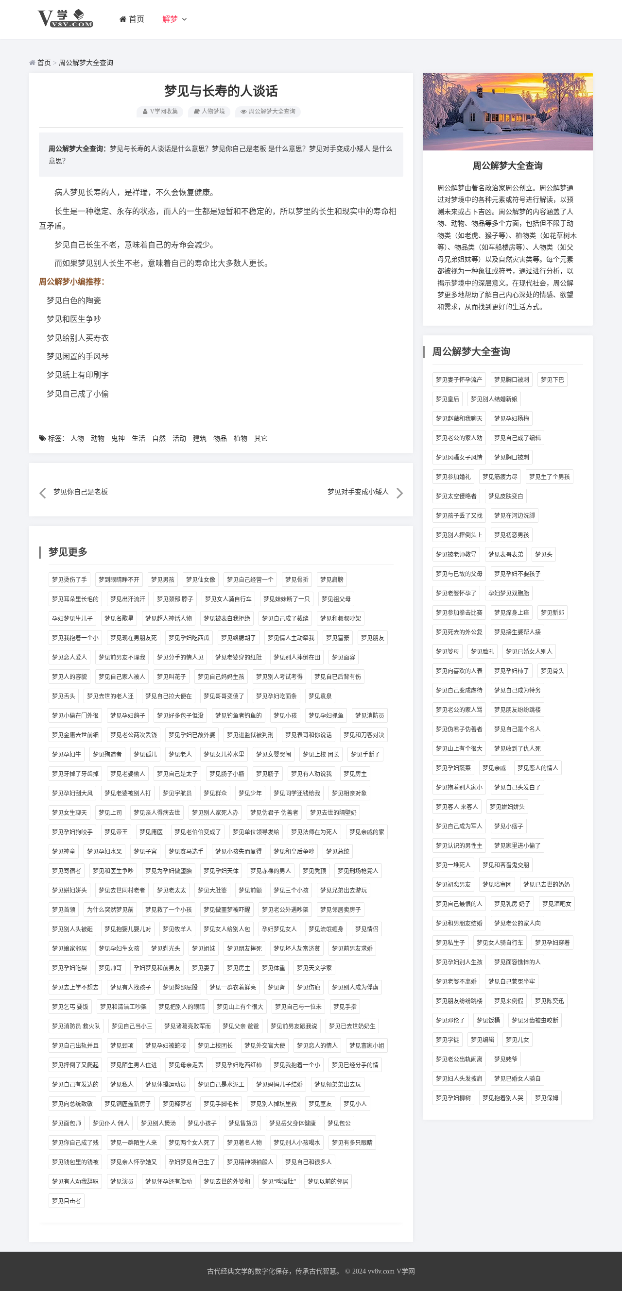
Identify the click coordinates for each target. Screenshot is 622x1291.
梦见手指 (345, 1007)
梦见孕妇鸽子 (127, 715)
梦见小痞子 (508, 826)
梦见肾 (276, 987)
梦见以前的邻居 (328, 1181)
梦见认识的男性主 (459, 846)
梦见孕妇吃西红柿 (238, 1065)
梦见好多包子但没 (180, 715)
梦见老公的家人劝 (459, 438)
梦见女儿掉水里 (224, 754)
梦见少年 (250, 793)
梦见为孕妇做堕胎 (168, 871)
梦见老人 (180, 754)
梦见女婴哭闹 (273, 754)
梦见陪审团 (497, 884)
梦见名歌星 (119, 618)
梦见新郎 (552, 613)
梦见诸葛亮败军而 (187, 1026)
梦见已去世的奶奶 (546, 884)
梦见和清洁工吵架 (123, 1007)
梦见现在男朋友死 (133, 638)
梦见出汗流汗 (127, 599)
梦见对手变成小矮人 (339, 148)
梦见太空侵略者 (456, 496)
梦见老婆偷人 (127, 774)
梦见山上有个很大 (240, 1007)
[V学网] (65, 29)
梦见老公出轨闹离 (459, 1059)
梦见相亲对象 (349, 793)
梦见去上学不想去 (75, 987)
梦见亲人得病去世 (157, 813)
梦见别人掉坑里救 (273, 1104)
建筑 (200, 438)
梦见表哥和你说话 (308, 735)
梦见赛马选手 (186, 851)
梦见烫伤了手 (69, 580)
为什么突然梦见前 (110, 910)
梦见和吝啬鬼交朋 (506, 865)
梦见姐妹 (203, 948)
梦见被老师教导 (456, 554)
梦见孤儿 (145, 754)
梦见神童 (63, 851)
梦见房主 (355, 774)
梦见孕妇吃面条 (276, 696)
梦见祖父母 (336, 599)
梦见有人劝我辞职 (75, 1181)
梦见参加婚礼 (453, 477)
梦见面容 (343, 657)
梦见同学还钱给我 (297, 793)
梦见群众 (215, 793)
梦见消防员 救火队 (76, 1026)
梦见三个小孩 (291, 890)
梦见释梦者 (177, 1104)
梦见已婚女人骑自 (517, 1079)
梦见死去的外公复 (459, 632)
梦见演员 (122, 1181)
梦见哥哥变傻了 (224, 696)
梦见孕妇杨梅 (511, 418)
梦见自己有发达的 (75, 1084)
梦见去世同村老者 (122, 890)
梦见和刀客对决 (364, 735)
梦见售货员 (243, 1123)
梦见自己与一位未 (298, 1007)
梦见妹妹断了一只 (286, 599)
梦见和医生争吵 (113, 871)
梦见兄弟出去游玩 (343, 890)
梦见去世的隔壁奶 (333, 813)
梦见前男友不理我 (122, 657)
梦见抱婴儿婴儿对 (127, 929)
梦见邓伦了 (450, 1020)
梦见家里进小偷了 (517, 846)
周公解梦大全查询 (86, 62)
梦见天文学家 (314, 968)
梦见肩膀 (332, 580)
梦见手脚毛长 (221, 1104)
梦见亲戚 (494, 768)
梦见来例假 (508, 1001)
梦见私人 (122, 1084)
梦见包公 (339, 1123)
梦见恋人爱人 (69, 657)
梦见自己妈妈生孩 (221, 677)
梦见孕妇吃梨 (69, 968)
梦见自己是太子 (177, 774)
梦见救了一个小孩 (168, 910)
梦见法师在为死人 (314, 832)
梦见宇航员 (177, 793)
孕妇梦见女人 (279, 929)
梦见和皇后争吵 (294, 851)
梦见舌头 (63, 696)
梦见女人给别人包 (227, 929)
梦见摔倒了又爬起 (75, 1065)
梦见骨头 (552, 671)
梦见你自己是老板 (239, 148)
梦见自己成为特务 (517, 690)
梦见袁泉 (320, 696)
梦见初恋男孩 (511, 535)
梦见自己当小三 (132, 1026)
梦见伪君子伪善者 (459, 729)
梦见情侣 (367, 929)
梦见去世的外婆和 (227, 1181)
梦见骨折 (297, 580)
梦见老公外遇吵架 (285, 910)
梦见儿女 (517, 1040)
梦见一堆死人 (453, 865)
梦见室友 (320, 1104)
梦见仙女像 (200, 580)
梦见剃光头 (165, 948)
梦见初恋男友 (453, 884)
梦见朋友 (372, 638)
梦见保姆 (546, 1098)
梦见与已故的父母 (459, 574)
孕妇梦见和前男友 (157, 968)
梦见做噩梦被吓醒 (227, 910)
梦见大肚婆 (212, 890)
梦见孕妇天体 (221, 871)
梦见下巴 (552, 380)
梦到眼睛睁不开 (119, 580)
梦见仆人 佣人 (111, 1123)
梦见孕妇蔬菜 (453, 768)
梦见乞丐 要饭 (70, 1007)
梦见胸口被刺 (511, 380)
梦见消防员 (369, 715)
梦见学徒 (447, 1040)
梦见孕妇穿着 (552, 943)
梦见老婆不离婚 (456, 981)
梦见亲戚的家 (366, 832)
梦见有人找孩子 (130, 987)
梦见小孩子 (202, 1123)
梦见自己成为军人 (459, 826)
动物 (97, 438)
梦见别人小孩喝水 (297, 1143)
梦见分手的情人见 (180, 657)
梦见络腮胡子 (238, 638)
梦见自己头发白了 (517, 787)
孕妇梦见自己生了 (192, 1162)
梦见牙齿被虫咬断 (535, 1020)
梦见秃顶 (314, 871)
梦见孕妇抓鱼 (326, 715)
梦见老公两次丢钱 (133, 735)
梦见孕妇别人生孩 (459, 962)
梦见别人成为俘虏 (355, 987)
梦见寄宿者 (66, 871)
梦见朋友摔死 (244, 948)
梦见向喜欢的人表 (459, 671)
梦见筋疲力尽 (500, 477)
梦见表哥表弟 (505, 554)
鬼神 (118, 438)
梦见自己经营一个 (250, 580)
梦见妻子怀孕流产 (459, 380)
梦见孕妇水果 (104, 851)
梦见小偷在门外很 (75, 715)
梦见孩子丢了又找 (459, 516)
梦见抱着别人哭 (503, 1098)
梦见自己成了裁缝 (285, 618)
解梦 (170, 19)
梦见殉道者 (107, 754)
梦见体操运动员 (165, 1084)
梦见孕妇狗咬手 (72, 832)
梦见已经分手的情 (355, 1065)
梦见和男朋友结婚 (459, 923)
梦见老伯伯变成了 (197, 832)
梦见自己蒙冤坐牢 (511, 981)
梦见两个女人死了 (192, 1143)
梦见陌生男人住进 (133, 1065)
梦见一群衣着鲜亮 (232, 987)
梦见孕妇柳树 (453, 1098)
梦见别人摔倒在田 (297, 657)
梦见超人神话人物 (168, 618)
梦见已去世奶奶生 (352, 1026)
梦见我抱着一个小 (75, 638)
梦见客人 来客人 (457, 807)
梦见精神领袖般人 (250, 1162)
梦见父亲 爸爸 (241, 1026)
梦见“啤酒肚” (279, 1181)
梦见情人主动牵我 (291, 638)
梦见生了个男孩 (549, 477)
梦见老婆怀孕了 (456, 593)
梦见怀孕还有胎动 (168, 1181)
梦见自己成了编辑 (517, 438)
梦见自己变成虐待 (459, 690)
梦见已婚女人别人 (529, 651)
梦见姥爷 (506, 1059)
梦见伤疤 (308, 987)
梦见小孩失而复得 (238, 851)
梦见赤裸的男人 (270, 871)
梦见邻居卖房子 (340, 910)
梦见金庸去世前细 (75, 735)
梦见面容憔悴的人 (517, 962)
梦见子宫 (145, 851)
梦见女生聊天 (69, 813)
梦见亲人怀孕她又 (133, 1162)
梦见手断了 (365, 754)
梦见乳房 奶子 (512, 904)
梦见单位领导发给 (256, 832)
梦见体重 (273, 968)
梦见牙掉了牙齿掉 (75, 774)
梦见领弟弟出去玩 (337, 1084)
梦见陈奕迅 (549, 1001)
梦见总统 (337, 851)
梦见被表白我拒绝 (227, 618)
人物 (77, 438)
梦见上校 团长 (321, 754)
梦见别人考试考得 (279, 677)
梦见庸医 (151, 832)
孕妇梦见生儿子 (72, 618)
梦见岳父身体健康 (292, 1123)
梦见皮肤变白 (505, 496)
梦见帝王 (116, 832)
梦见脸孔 (482, 651)
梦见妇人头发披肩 (459, 1079)
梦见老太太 (171, 890)
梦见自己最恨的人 (459, 904)
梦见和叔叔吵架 (340, 618)
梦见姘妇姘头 (69, 890)
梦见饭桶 (488, 1020)
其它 (261, 438)
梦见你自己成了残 (75, 1143)
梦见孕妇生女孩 (119, 948)
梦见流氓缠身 (326, 929)
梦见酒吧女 (556, 904)
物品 (220, 438)
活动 (179, 438)
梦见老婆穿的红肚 (238, 657)
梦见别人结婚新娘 (494, 399)
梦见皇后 (447, 399)
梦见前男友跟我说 (294, 1026)
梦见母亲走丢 (186, 1065)
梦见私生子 (450, 943)
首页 (136, 19)
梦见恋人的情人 (317, 1046)
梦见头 (544, 554)
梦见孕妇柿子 (511, 671)
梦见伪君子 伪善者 (274, 813)
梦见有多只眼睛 (352, 1143)
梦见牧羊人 (177, 929)
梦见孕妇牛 (66, 754)
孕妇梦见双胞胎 (508, 593)
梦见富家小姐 (366, 1046)
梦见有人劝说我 (311, 774)
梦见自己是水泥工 (221, 1084)
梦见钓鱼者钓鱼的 (238, 715)
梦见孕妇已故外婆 (192, 735)
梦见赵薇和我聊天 (459, 418)
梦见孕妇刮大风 (72, 793)
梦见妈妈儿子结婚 (279, 1084)
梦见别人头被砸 (72, 929)
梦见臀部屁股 (180, 987)
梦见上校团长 (215, 1046)
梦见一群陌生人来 (133, 1143)
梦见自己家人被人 (122, 677)
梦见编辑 (482, 1040)
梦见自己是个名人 (517, 729)
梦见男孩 (162, 580)
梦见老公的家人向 (517, 923)
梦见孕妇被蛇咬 (165, 1046)
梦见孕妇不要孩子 (517, 574)
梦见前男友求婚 (352, 948)
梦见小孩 (285, 715)
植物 (240, 438)
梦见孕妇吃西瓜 (189, 638)
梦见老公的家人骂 (459, 710)
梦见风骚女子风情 (459, 457)
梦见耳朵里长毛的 (75, 599)
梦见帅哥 (110, 968)
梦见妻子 (203, 968)
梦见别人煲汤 (158, 1123)
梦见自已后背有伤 (337, 677)
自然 (159, 438)
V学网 (406, 1271)
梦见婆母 (447, 651)
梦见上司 (110, 813)
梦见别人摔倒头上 (459, 535)
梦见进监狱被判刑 (250, 735)
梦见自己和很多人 (308, 1162)
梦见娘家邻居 (69, 948)
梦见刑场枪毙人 (358, 871)
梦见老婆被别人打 (127, 793)
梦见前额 (250, 890)
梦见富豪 (337, 638)
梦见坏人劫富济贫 (297, 948)
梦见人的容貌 (69, 677)
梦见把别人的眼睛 (181, 1007)
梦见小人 (355, 1104)
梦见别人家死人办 (215, 813)
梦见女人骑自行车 (228, 599)
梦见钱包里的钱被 (75, 1162)
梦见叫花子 (171, 677)
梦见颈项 (122, 1046)
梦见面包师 (66, 1123)
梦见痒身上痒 (511, 613)
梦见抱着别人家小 (459, 787)
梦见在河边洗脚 (514, 516)
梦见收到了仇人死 (517, 748)
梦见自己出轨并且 (75, 1046)
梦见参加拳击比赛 (459, 613)
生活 (138, 438)
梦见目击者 (66, 1201)
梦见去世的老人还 (110, 696)
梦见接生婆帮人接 (517, 632)
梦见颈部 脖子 (175, 599)
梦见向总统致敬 (72, 1104)
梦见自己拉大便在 (168, 696)
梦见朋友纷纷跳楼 (517, 710)
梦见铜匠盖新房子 (127, 1104)
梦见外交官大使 (264, 1046)
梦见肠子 (267, 774)
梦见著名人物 (244, 1143)
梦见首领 (63, 910)
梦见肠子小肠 (226, 774)
